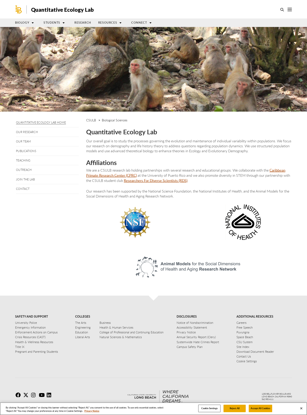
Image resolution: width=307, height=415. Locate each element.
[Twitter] (26, 394)
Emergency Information (30, 327)
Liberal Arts (82, 337)
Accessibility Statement (192, 327)
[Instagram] (34, 394)
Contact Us (243, 356)
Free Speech (244, 327)
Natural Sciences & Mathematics (120, 337)
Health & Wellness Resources (34, 342)
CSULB (91, 120)
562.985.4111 (267, 399)
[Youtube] (42, 394)
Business (105, 323)
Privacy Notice (91, 411)
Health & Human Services (116, 327)
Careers (241, 323)
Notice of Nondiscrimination (195, 323)
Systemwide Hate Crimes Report (198, 342)
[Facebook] (19, 394)
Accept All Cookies (260, 408)
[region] (153, 408)
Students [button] (52, 22)
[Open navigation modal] (288, 9)
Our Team (23, 141)
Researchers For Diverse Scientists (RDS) (155, 180)
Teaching (23, 160)
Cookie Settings (209, 408)
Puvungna (242, 332)
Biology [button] (22, 22)
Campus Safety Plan (190, 347)
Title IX (20, 347)
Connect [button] (139, 22)
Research (82, 22)
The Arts (80, 323)
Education (81, 332)
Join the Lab (25, 179)
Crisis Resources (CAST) (30, 337)
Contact (22, 189)
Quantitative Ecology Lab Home (41, 122)
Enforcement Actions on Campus (36, 332)
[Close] (301, 408)
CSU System (244, 342)
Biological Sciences (114, 120)
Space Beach (244, 337)
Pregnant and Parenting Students (36, 352)
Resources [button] (107, 22)
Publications (26, 151)
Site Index (242, 347)
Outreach (24, 170)
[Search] (280, 9)
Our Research (27, 132)
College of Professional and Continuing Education (131, 332)
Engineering (83, 327)
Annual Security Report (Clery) (196, 337)
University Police (26, 323)
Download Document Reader (255, 352)
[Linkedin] (50, 394)
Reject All (234, 408)
